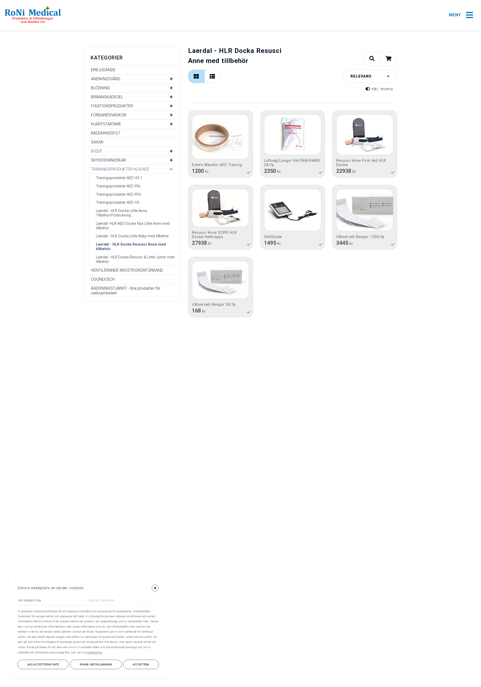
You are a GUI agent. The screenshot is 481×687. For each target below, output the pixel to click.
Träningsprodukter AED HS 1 (119, 178)
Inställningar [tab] (102, 600)
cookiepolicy (94, 652)
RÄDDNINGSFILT (105, 133)
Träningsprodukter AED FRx (118, 186)
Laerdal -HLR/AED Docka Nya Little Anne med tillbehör (133, 225)
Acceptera (141, 664)
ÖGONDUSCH (102, 279)
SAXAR (97, 142)
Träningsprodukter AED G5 (117, 202)
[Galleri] (196, 76)
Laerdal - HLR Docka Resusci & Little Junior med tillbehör (135, 259)
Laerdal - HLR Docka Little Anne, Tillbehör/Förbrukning (122, 212)
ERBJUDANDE (103, 69)
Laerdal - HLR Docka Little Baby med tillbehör (132, 236)
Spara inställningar (96, 664)
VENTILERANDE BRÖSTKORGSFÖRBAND (127, 270)
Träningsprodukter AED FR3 (118, 194)
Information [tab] (29, 600)
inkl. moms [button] (381, 89)
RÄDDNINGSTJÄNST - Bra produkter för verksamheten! (125, 290)
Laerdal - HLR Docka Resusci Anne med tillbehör (131, 246)
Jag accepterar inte (43, 664)
